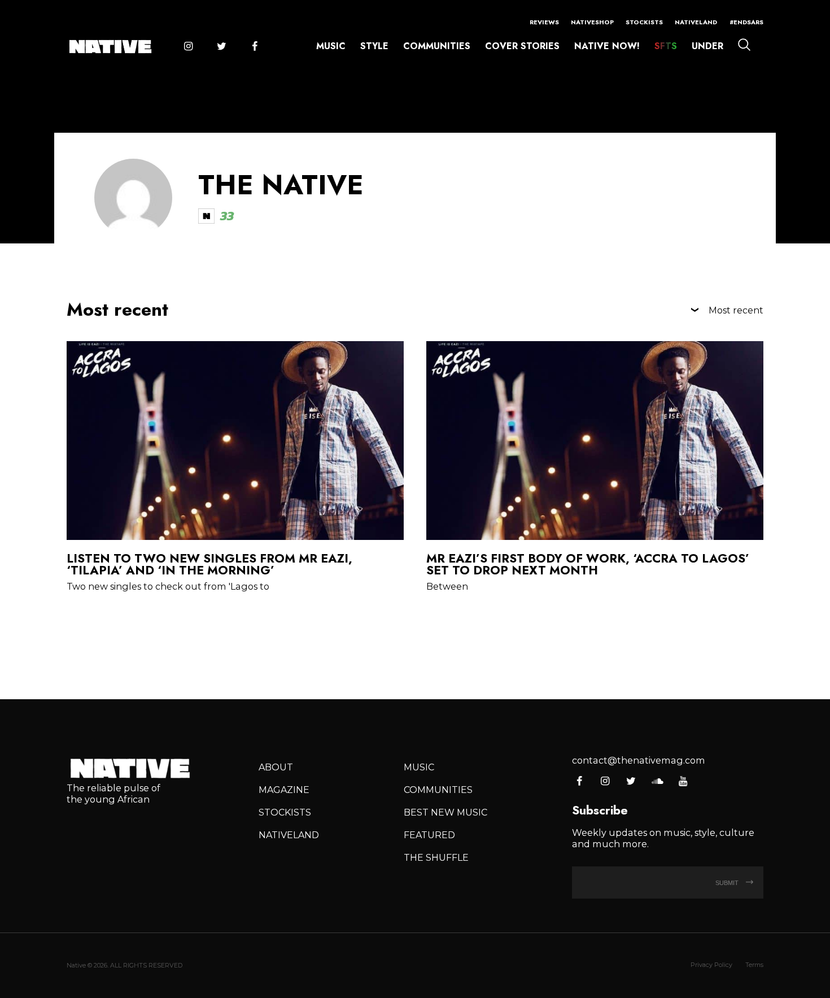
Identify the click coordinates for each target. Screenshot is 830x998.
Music (331, 46)
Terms (754, 965)
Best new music (445, 812)
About (276, 767)
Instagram (188, 47)
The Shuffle (436, 857)
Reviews (544, 22)
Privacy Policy (711, 965)
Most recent (736, 310)
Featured (429, 834)
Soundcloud (657, 782)
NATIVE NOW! (607, 46)
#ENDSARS (746, 22)
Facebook (255, 47)
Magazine (284, 789)
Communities (436, 46)
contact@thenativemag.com (638, 760)
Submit (727, 882)
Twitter (221, 47)
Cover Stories (522, 46)
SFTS (665, 46)
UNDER (707, 46)
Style (374, 46)
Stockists (644, 22)
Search (744, 44)
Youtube (683, 782)
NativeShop (592, 22)
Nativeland (696, 22)
